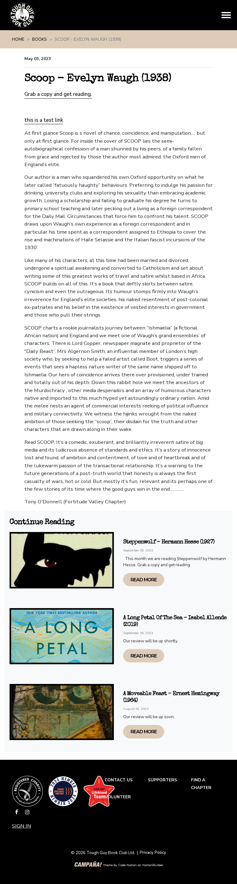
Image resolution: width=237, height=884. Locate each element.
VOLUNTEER (118, 797)
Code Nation (127, 864)
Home (18, 39)
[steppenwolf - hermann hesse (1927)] (62, 560)
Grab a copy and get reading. (58, 94)
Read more (144, 579)
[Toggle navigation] (226, 15)
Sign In (21, 825)
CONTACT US (119, 780)
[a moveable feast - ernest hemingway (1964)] (62, 712)
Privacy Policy (153, 852)
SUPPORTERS (162, 780)
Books (39, 39)
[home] (22, 15)
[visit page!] (17, 812)
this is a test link (43, 120)
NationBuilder (152, 864)
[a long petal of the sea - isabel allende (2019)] (62, 636)
